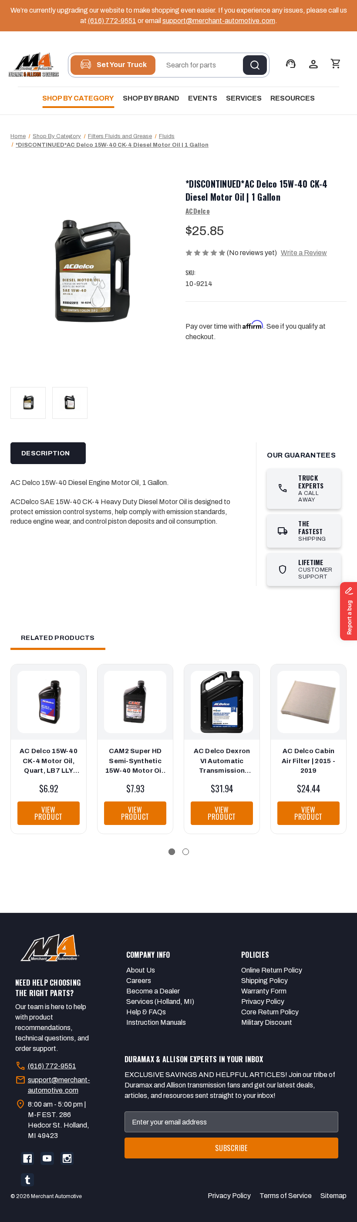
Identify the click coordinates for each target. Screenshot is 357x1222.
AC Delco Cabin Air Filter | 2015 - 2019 (308, 760)
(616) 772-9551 (112, 20)
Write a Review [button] (304, 252)
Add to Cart (48, 711)
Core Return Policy (270, 1012)
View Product (48, 813)
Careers (138, 980)
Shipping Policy (264, 980)
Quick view (46, 693)
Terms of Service (285, 1195)
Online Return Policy (271, 970)
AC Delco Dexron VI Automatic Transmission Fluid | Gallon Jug (222, 761)
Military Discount (266, 1022)
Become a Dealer (153, 991)
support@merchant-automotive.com (218, 20)
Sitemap (333, 1195)
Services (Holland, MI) (160, 1001)
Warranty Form (263, 991)
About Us (140, 970)
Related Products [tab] (58, 637)
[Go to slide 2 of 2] (185, 851)
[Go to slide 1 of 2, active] (171, 851)
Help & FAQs (146, 1012)
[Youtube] (47, 1158)
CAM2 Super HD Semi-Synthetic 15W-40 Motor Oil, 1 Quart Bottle (135, 761)
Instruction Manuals (156, 1022)
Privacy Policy (262, 1001)
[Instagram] (67, 1158)
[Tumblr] (27, 1179)
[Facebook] (27, 1158)
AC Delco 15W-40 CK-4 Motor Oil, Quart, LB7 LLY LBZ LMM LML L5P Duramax (48, 761)
